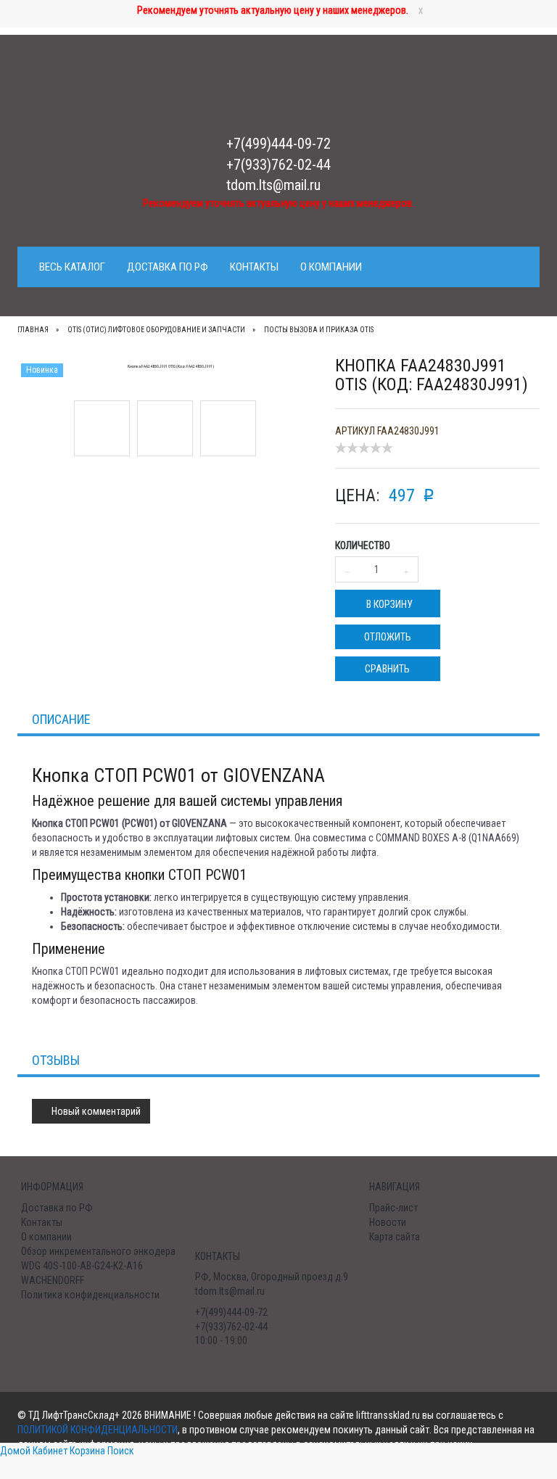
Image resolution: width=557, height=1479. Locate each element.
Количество (362, 545)
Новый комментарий (95, 1111)
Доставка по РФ (167, 266)
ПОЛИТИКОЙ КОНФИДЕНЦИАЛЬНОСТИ (97, 1429)
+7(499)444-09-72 (278, 143)
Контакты (254, 266)
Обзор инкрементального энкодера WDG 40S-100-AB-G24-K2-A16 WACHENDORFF (98, 1265)
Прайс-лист (393, 1208)
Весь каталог (72, 266)
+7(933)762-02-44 (278, 164)
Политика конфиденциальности (90, 1295)
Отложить (387, 637)
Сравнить (387, 669)
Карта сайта (394, 1237)
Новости (387, 1222)
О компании (331, 266)
